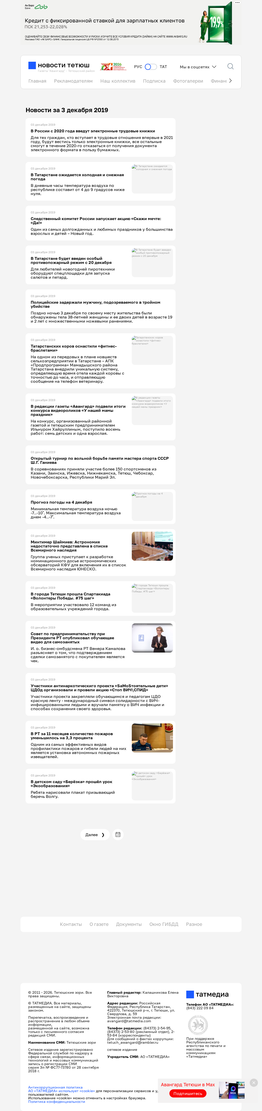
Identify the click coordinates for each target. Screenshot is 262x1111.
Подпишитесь (187, 1093)
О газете (99, 924)
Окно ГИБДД (163, 924)
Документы (129, 924)
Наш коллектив (117, 81)
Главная (37, 81)
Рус (138, 66)
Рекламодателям (73, 81)
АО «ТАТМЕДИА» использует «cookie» (61, 1091)
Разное (194, 924)
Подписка (154, 81)
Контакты (71, 924)
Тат (163, 66)
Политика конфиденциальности (56, 1101)
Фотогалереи (188, 81)
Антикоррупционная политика (55, 1087)
